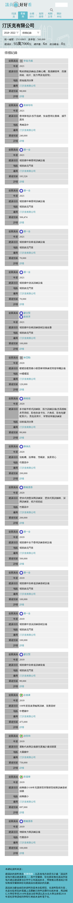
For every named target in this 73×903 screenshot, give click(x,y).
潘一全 (27, 149)
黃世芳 (27, 317)
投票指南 (28, 874)
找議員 (14, 15)
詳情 (21, 96)
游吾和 (27, 736)
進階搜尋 (41, 15)
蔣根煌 (27, 398)
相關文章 (50, 15)
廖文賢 (27, 313)
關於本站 (59, 15)
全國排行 (32, 15)
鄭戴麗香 (28, 487)
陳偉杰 (27, 446)
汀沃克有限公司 (27, 86)
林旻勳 (27, 357)
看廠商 (23, 15)
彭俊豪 (27, 695)
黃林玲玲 (28, 105)
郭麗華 (27, 777)
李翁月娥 (28, 61)
